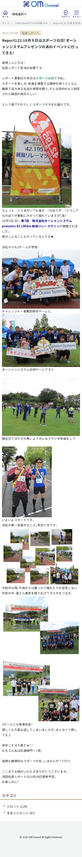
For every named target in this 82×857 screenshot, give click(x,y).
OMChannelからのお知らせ (31, 23)
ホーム (6, 23)
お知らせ (13, 806)
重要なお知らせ (17, 813)
